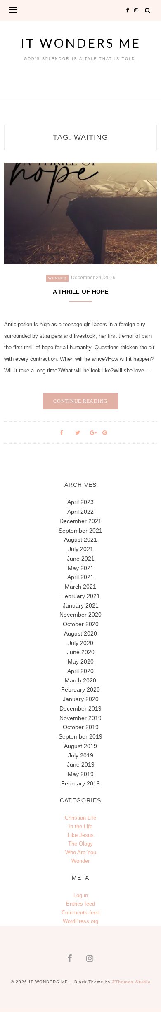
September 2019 (80, 736)
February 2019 (80, 783)
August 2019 (80, 746)
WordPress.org (80, 921)
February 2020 (80, 689)
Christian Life (80, 818)
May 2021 (81, 568)
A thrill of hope (81, 291)
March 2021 (80, 586)
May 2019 (81, 774)
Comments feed (80, 912)
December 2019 (80, 708)
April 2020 (80, 671)
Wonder (57, 278)
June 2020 (81, 652)
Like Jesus (81, 835)
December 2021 (80, 521)
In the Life (80, 826)
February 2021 (80, 596)
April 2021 (80, 577)
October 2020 (81, 624)
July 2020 (80, 643)
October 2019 (81, 727)
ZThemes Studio (131, 981)
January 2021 (81, 605)
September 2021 (80, 530)
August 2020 (80, 633)
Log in (80, 895)
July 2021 (80, 549)
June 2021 (81, 558)
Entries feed (80, 904)
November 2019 (80, 718)
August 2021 (80, 539)
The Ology (80, 844)
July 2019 (80, 755)
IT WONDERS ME (81, 42)
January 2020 (81, 699)
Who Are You (80, 852)
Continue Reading (80, 401)
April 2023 (80, 502)
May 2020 (81, 661)
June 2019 (81, 764)
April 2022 (80, 511)
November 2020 (80, 614)
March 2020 (80, 680)
